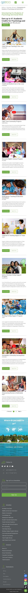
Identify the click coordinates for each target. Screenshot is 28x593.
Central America (7, 579)
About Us (4, 548)
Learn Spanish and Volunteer (8, 540)
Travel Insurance (6, 559)
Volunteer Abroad (11, 7)
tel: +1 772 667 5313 (11, 473)
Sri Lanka (4, 160)
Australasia (5, 576)
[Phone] (16, 2)
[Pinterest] (7, 466)
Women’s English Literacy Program (12, 159)
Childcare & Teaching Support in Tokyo (13, 235)
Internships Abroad (6, 529)
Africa (4, 571)
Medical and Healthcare (7, 517)
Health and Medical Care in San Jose (13, 84)
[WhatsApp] (25, 583)
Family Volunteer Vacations (8, 522)
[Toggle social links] (25, 590)
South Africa (4, 123)
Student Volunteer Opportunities (9, 519)
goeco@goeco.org (11, 470)
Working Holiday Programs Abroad (10, 531)
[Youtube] (12, 466)
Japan (3, 237)
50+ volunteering (6, 526)
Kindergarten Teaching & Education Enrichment (12, 197)
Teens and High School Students (10, 524)
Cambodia (4, 357)
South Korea (4, 278)
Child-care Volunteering (7, 535)
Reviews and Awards (7, 550)
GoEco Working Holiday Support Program (11, 275)
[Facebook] (2, 466)
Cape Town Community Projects (11, 121)
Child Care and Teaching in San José (12, 46)
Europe (4, 582)
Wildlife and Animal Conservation (9, 510)
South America (6, 584)
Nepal (3, 394)
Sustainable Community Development (13, 355)
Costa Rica (4, 47)
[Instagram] (10, 466)
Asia (4, 573)
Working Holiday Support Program (12, 316)
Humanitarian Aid (6, 515)
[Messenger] (25, 575)
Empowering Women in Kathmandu (12, 393)
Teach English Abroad (7, 538)
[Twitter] (5, 466)
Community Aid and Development (10, 533)
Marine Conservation (7, 513)
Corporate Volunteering (7, 555)
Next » (19, 411)
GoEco (3, 7)
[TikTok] (25, 587)
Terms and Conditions (7, 557)
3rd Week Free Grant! (7, 508)
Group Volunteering (6, 553)
